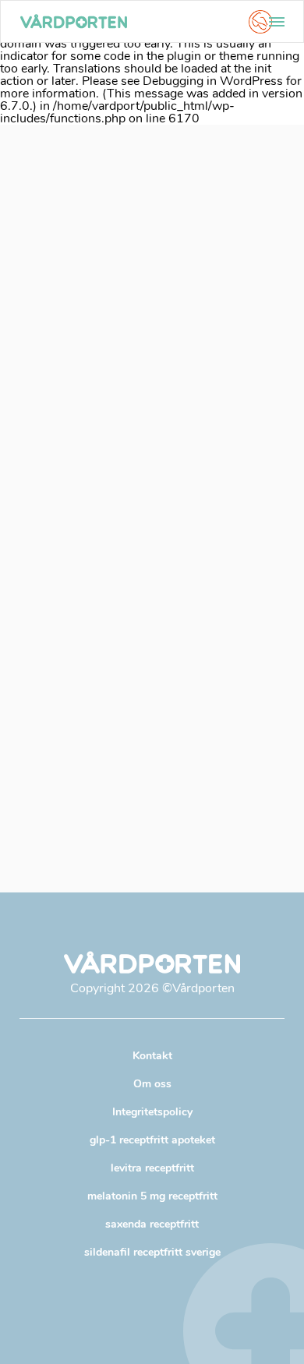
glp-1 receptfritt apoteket (152, 1140)
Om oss (152, 1083)
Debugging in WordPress (213, 81)
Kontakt (152, 1055)
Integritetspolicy (152, 1111)
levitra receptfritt (152, 1168)
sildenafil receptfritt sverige (152, 1252)
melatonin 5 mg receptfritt (152, 1196)
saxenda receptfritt (152, 1224)
